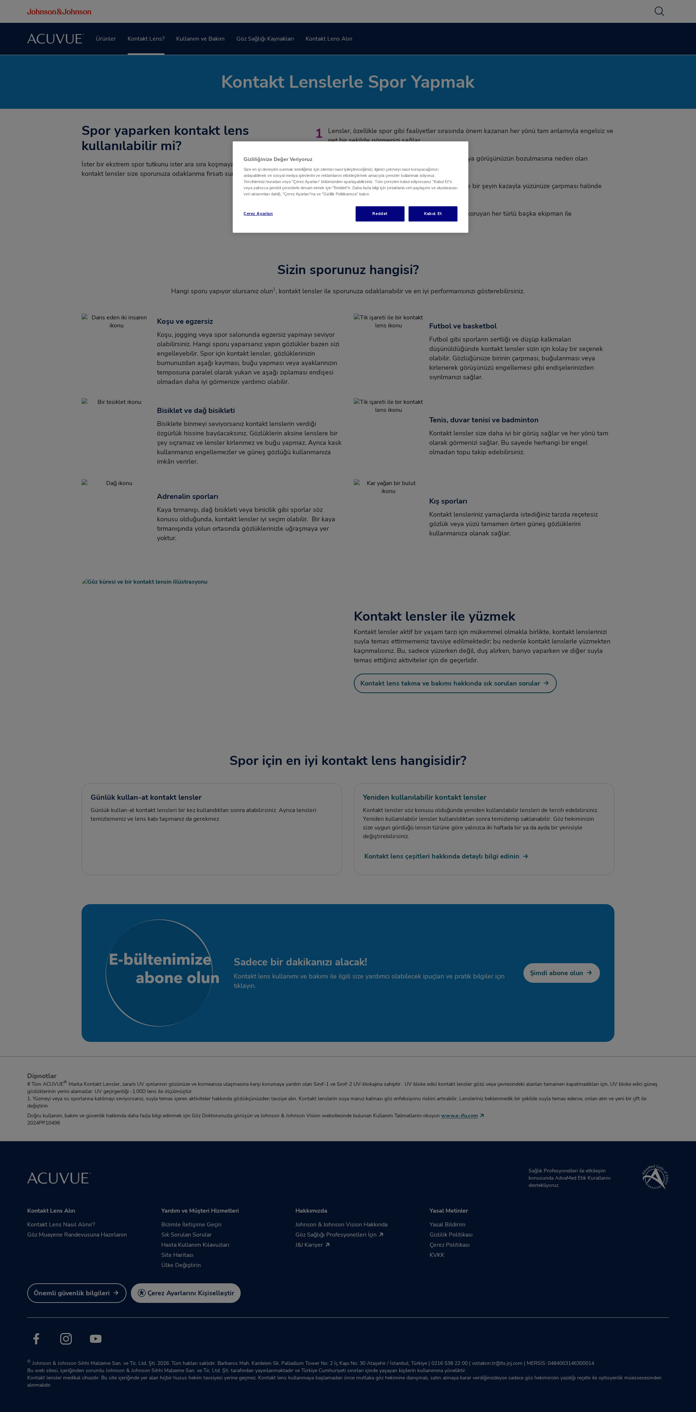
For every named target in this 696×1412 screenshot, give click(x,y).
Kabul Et (433, 213)
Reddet (379, 213)
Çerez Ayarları (258, 213)
